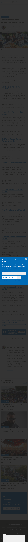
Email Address (7, 271)
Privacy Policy (22, 281)
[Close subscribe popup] (26, 259)
